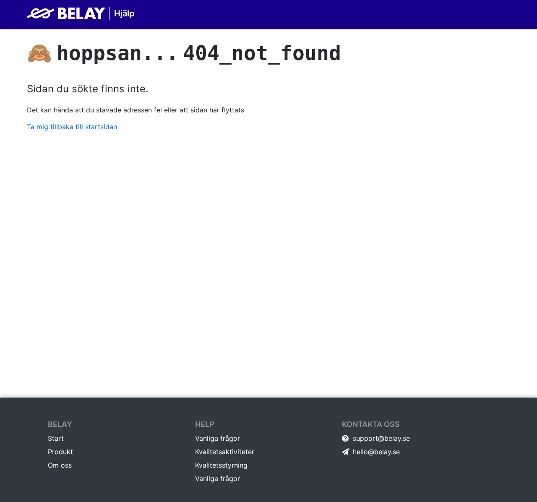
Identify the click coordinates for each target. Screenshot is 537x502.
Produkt (60, 451)
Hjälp (124, 13)
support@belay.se (380, 438)
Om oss (60, 465)
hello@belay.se (375, 451)
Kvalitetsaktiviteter (224, 451)
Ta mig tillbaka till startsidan (72, 126)
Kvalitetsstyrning (221, 465)
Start (56, 438)
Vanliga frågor (217, 438)
